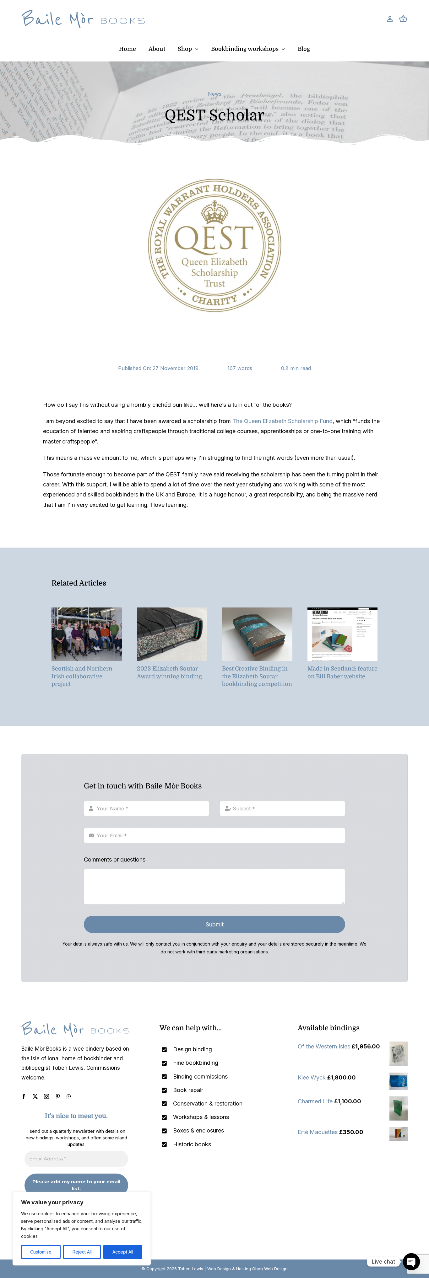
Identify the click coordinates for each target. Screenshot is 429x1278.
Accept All (122, 1251)
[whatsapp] (69, 1096)
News (214, 94)
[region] (82, 1228)
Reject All (82, 1251)
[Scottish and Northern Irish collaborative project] (87, 610)
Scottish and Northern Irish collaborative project (82, 676)
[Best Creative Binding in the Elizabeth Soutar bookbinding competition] (257, 610)
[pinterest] (57, 1096)
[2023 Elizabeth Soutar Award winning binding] (172, 610)
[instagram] (46, 1096)
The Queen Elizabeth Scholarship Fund (282, 421)
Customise (41, 1251)
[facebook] (23, 1096)
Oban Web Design (270, 1268)
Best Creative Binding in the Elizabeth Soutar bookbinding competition (257, 676)
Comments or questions (114, 859)
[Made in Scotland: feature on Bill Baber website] (342, 610)
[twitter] (35, 1096)
